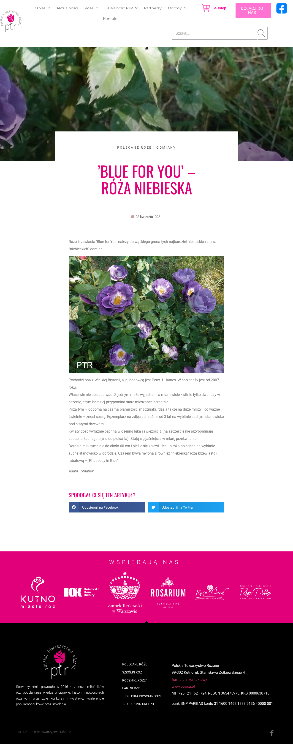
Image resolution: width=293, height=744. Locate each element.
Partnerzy (153, 8)
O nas (40, 8)
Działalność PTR (119, 8)
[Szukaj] (263, 33)
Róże (89, 8)
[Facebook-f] (272, 733)
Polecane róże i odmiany (146, 147)
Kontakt (110, 18)
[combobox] (215, 33)
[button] (107, 507)
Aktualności (67, 8)
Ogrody (175, 8)
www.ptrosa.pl (183, 686)
